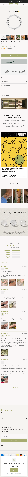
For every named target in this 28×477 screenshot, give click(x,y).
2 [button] (13, 388)
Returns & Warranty (6, 86)
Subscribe (14, 441)
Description (4, 78)
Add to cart (14, 56)
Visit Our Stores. (5, 96)
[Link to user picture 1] (4, 283)
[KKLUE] (14, 5)
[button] (8, 251)
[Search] (5, 5)
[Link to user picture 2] (12, 283)
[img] (4, 267)
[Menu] (1, 5)
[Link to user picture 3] (20, 283)
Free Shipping (4, 82)
